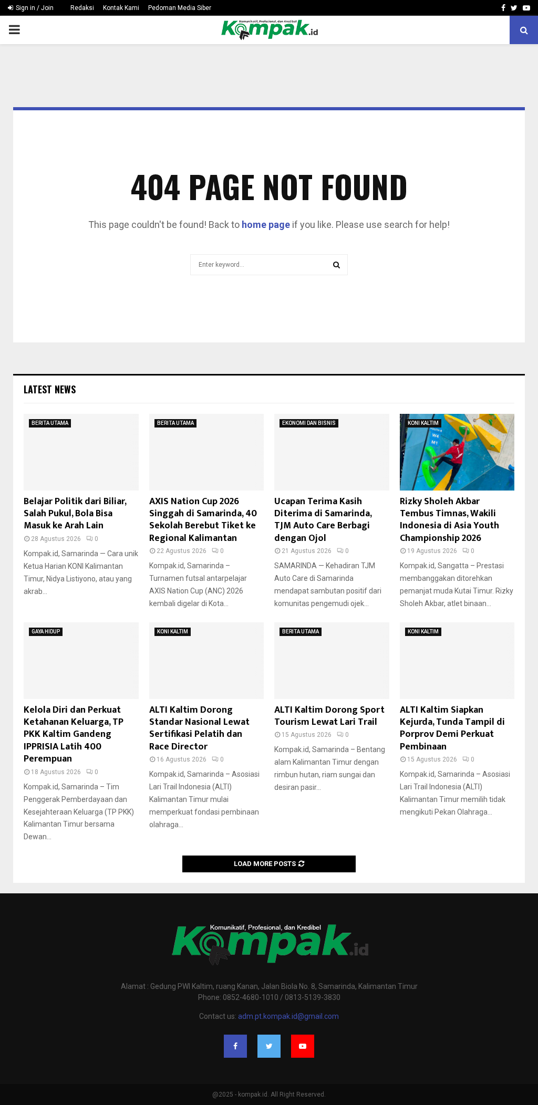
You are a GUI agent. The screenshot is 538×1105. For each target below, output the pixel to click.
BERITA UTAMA (50, 423)
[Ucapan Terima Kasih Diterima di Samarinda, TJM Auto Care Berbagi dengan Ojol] (331, 452)
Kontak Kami (121, 8)
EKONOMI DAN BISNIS (309, 423)
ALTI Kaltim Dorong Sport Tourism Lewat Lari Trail (329, 716)
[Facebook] (235, 1046)
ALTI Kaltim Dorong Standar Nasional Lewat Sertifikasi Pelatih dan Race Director (199, 728)
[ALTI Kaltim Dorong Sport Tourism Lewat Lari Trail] (331, 660)
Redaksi (82, 8)
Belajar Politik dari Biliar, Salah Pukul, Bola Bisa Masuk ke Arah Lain (75, 514)
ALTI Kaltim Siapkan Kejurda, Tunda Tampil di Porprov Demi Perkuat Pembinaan (452, 728)
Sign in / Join (34, 8)
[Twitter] (269, 1046)
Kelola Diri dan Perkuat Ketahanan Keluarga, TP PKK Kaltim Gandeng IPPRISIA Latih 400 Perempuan (73, 734)
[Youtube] (302, 1046)
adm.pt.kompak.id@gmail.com (288, 1016)
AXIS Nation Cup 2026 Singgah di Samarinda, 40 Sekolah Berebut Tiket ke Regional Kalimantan (203, 520)
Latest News (50, 389)
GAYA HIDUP (46, 631)
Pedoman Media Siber (179, 8)
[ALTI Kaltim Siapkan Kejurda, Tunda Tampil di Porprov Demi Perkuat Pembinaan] (457, 660)
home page (266, 224)
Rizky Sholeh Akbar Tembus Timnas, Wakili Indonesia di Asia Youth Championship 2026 (449, 520)
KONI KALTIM (423, 423)
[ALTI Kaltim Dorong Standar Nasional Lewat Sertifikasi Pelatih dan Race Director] (206, 660)
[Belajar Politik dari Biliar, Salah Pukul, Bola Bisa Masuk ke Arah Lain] (81, 452)
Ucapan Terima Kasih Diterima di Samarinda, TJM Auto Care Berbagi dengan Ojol (322, 520)
